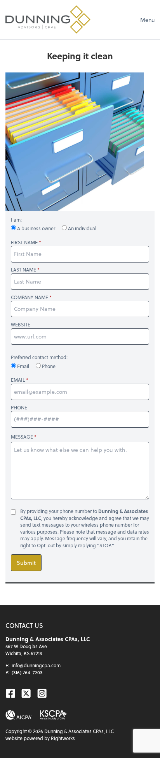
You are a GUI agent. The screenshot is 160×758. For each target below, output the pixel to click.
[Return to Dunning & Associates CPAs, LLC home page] (47, 19)
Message (22, 436)
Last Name (23, 269)
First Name (24, 242)
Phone (48, 366)
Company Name (29, 297)
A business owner (36, 228)
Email (23, 366)
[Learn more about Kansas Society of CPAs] (53, 715)
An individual (81, 228)
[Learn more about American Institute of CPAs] (18, 715)
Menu (147, 20)
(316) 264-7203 (27, 672)
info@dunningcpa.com (36, 665)
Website (20, 324)
